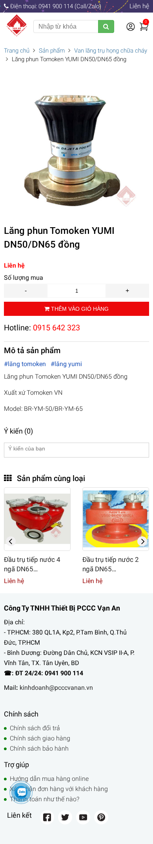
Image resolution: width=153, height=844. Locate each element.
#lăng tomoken (25, 364)
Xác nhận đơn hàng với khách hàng (59, 789)
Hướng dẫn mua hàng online (49, 778)
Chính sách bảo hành (39, 748)
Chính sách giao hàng (40, 738)
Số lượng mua (23, 277)
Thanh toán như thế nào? (44, 799)
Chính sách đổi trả (35, 728)
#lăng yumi (66, 364)
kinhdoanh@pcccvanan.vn (56, 687)
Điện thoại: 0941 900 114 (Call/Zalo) (55, 6)
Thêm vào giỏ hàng (79, 309)
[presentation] (11, 541)
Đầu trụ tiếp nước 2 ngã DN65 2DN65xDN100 (75, 569)
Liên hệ (139, 6)
